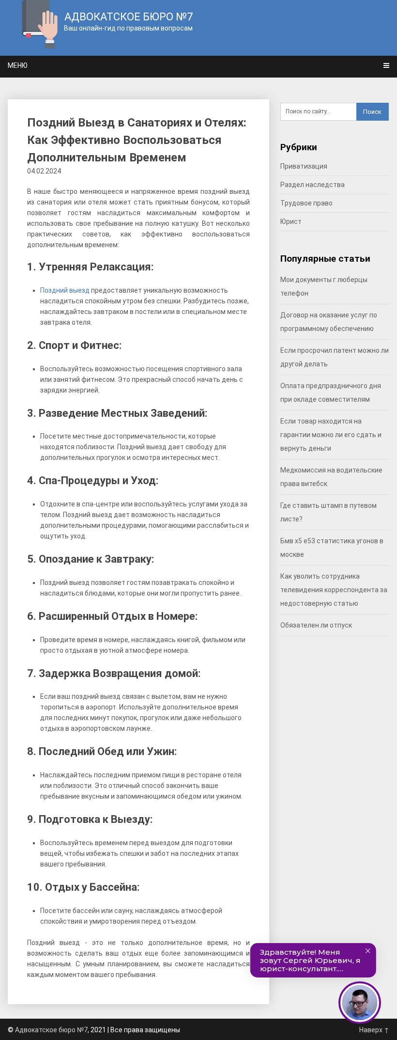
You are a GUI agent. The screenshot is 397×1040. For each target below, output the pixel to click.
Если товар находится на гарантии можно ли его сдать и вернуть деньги (331, 434)
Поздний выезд (65, 290)
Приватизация (303, 166)
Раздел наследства (312, 185)
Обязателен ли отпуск (316, 625)
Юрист (291, 221)
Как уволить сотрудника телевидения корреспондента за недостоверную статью (333, 589)
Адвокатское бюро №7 (51, 1030)
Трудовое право (306, 203)
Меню (18, 65)
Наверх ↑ (374, 1030)
